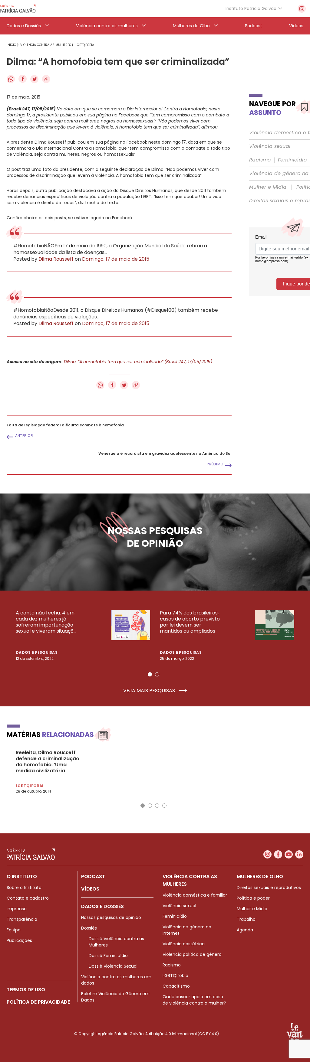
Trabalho (246, 919)
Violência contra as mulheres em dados (116, 980)
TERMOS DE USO (26, 989)
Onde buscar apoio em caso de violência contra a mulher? (194, 1000)
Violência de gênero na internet (187, 930)
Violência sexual (269, 146)
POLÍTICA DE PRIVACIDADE (38, 1001)
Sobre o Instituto (24, 887)
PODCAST (93, 876)
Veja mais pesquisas (149, 691)
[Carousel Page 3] (157, 805)
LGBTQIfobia (175, 975)
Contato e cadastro (28, 898)
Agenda (245, 930)
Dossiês (89, 928)
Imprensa (17, 909)
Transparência (22, 919)
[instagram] (302, 9)
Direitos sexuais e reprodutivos (269, 887)
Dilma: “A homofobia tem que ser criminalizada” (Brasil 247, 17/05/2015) (138, 362)
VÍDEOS (90, 888)
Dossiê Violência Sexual (113, 966)
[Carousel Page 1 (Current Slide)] (150, 674)
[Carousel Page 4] (164, 805)
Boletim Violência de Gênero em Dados (115, 997)
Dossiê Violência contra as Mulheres (116, 942)
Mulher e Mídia (268, 187)
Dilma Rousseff (56, 259)
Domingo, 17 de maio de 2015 (115, 259)
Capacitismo (176, 986)
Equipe (14, 930)
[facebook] (278, 854)
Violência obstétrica (184, 944)
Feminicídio (292, 160)
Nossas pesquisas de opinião (111, 917)
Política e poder (253, 898)
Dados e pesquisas (37, 652)
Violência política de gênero (192, 954)
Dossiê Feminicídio (108, 956)
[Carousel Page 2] (157, 674)
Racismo (260, 160)
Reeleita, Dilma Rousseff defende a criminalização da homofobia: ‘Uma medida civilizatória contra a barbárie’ (47, 762)
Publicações (19, 940)
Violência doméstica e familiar (195, 895)
